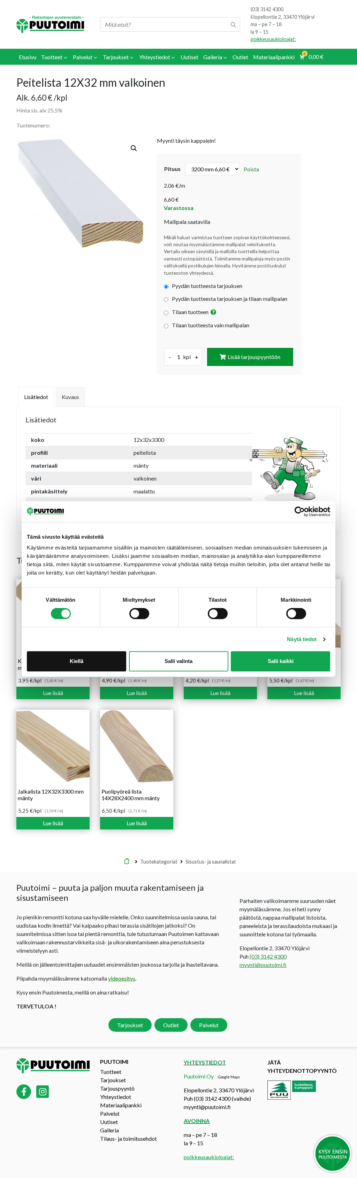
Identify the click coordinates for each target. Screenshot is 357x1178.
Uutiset (109, 1121)
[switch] (139, 613)
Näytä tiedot (302, 639)
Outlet (171, 1025)
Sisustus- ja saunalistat (210, 862)
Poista (251, 169)
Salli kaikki (281, 661)
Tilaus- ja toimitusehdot (128, 1138)
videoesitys (121, 978)
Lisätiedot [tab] (36, 396)
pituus (172, 168)
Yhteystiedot (115, 1096)
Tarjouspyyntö (117, 1088)
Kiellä (76, 661)
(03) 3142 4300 (267, 9)
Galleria (109, 1130)
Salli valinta (178, 661)
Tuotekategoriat (158, 862)
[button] (134, 148)
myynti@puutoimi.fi (263, 964)
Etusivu (126, 862)
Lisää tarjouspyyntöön (254, 356)
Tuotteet (110, 1071)
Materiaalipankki (121, 1105)
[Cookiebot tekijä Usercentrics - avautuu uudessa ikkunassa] (299, 511)
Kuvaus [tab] (70, 396)
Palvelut (209, 1025)
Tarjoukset (130, 1025)
